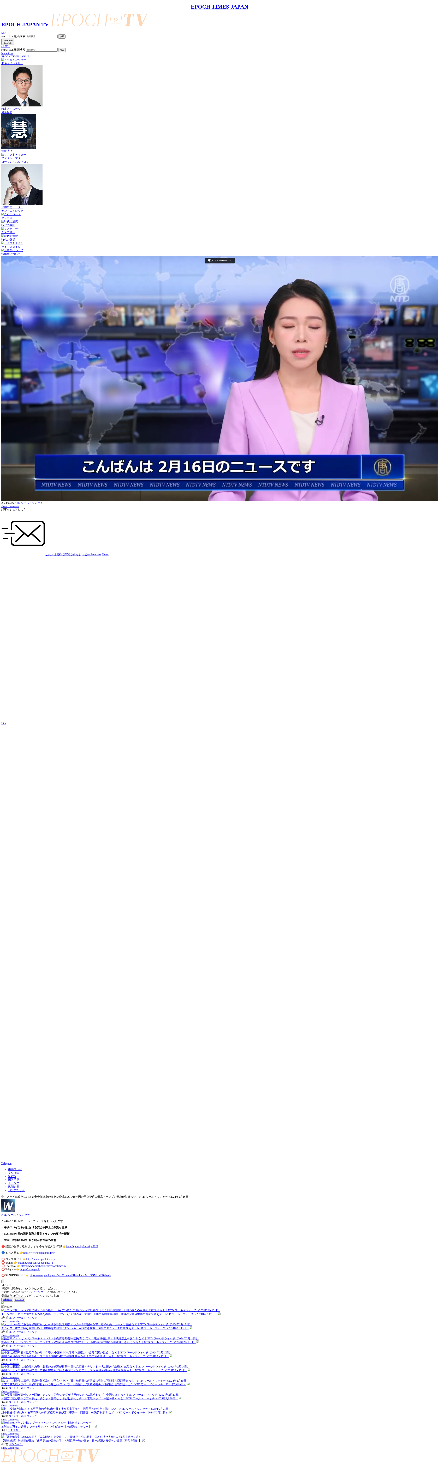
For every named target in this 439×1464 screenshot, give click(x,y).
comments (13, 506)
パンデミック (16, 1190)
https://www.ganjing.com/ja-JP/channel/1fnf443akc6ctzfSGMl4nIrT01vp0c (70, 1275)
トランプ (13, 1183)
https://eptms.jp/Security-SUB (82, 1246)
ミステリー (14, 1430)
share (4, 506)
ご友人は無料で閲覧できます (63, 554)
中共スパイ (15, 1169)
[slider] (219, 492)
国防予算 (13, 1179)
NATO (12, 1176)
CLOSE (5, 46)
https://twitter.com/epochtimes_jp (36, 1262)
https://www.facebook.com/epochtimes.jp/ (43, 1265)
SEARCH (7, 32)
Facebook (96, 554)
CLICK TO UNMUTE (221, 261)
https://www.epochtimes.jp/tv (39, 1252)
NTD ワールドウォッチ (28, 502)
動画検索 (19, 36)
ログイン (19, 1299)
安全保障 (13, 1172)
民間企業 (13, 1186)
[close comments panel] (2, 1281)
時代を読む (16, 1444)
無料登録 (7, 1299)
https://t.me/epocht (30, 1269)
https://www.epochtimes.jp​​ (40, 1259)
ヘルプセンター (36, 1292)
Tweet (105, 554)
